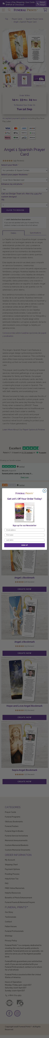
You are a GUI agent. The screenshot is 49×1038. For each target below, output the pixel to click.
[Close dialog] (44, 491)
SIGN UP (24, 545)
